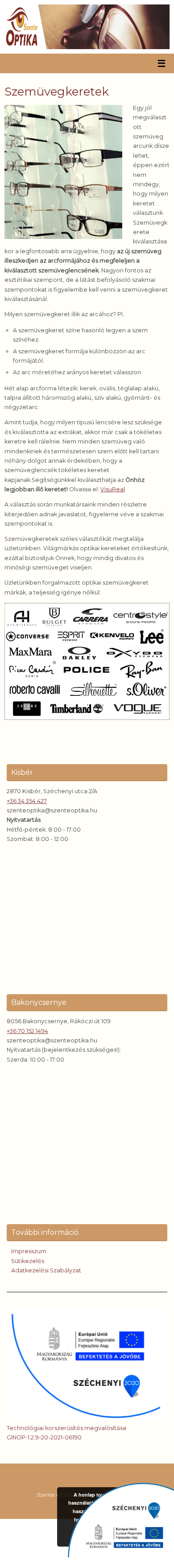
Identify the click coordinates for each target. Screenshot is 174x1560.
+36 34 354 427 (27, 801)
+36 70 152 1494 (27, 1031)
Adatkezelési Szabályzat (46, 1270)
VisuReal (112, 489)
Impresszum (28, 1251)
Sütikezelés (27, 1261)
